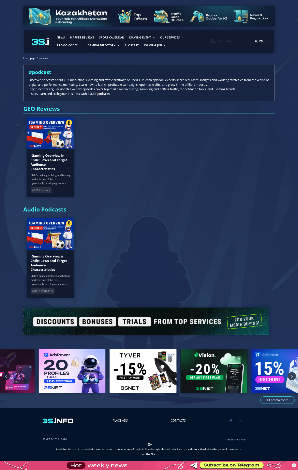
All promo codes (277, 400)
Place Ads (120, 420)
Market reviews (82, 37)
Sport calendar (111, 37)
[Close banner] (294, 465)
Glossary (131, 45)
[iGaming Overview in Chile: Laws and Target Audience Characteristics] (50, 157)
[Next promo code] (292, 376)
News (61, 37)
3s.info (143, 449)
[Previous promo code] (6, 376)
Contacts (178, 420)
